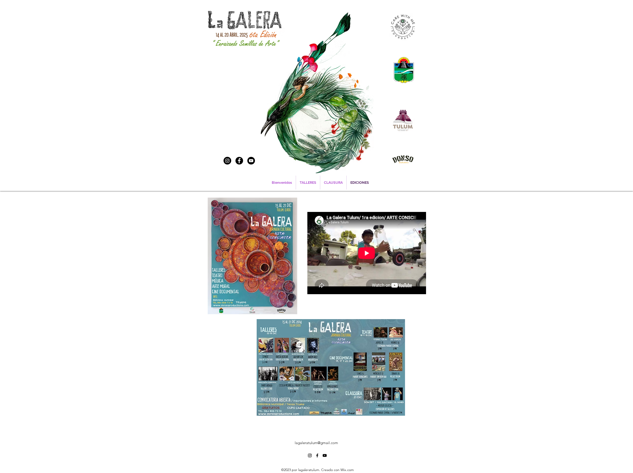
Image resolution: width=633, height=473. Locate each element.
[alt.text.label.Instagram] (309, 455)
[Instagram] (227, 161)
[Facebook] (239, 161)
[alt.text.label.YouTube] (324, 455)
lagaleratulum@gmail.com (316, 442)
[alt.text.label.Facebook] (317, 455)
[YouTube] (251, 161)
